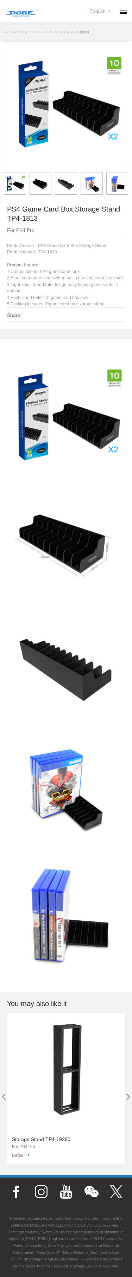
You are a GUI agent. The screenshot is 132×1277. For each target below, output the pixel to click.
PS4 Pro (70, 32)
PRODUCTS (26, 32)
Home (8, 32)
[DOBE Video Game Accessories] (21, 12)
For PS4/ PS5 (49, 32)
